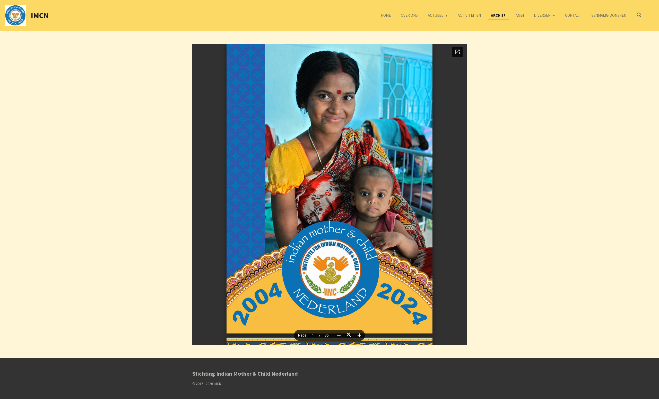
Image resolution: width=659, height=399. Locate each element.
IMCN (40, 15)
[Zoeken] (639, 15)
